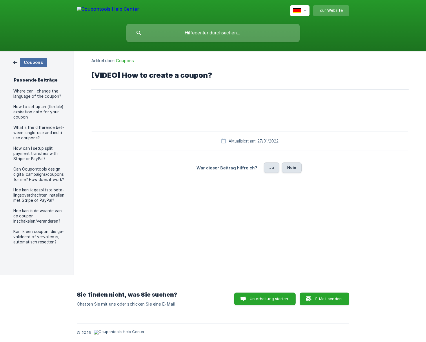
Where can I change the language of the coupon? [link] (37, 94)
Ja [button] (271, 167)
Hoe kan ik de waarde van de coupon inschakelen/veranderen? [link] (37, 215)
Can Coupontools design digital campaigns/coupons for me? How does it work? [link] (38, 174)
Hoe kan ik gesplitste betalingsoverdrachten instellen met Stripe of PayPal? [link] (38, 195)
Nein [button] (291, 167)
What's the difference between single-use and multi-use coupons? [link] (38, 132)
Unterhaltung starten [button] (269, 298)
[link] (30, 62)
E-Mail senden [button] (328, 298)
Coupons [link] (125, 60)
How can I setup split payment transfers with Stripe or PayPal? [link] (35, 153)
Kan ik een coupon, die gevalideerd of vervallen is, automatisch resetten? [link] (38, 236)
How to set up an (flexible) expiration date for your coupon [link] (38, 111)
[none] (108, 10)
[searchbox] (213, 33)
